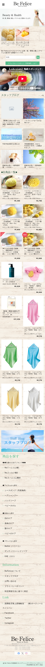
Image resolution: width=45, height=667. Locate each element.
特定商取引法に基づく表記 (16, 591)
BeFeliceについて (12, 571)
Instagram (9, 623)
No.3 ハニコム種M (12, 478)
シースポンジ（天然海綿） (16, 490)
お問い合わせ (10, 581)
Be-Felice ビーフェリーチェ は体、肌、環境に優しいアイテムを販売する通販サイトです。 (21, 52)
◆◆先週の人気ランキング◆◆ (14, 463)
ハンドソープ (10, 500)
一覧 (42, 95)
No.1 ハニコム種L (12, 467)
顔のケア (8, 518)
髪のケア (8, 528)
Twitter (8, 618)
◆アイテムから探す (9, 485)
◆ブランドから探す (9, 541)
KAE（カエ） (10, 556)
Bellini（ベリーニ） (13, 546)
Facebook (9, 613)
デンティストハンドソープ (16, 551)
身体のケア (9, 523)
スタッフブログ (11, 576)
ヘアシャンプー (11, 495)
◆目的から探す (8, 513)
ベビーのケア (10, 533)
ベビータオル (10, 505)
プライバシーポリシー (14, 586)
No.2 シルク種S (11, 472)
